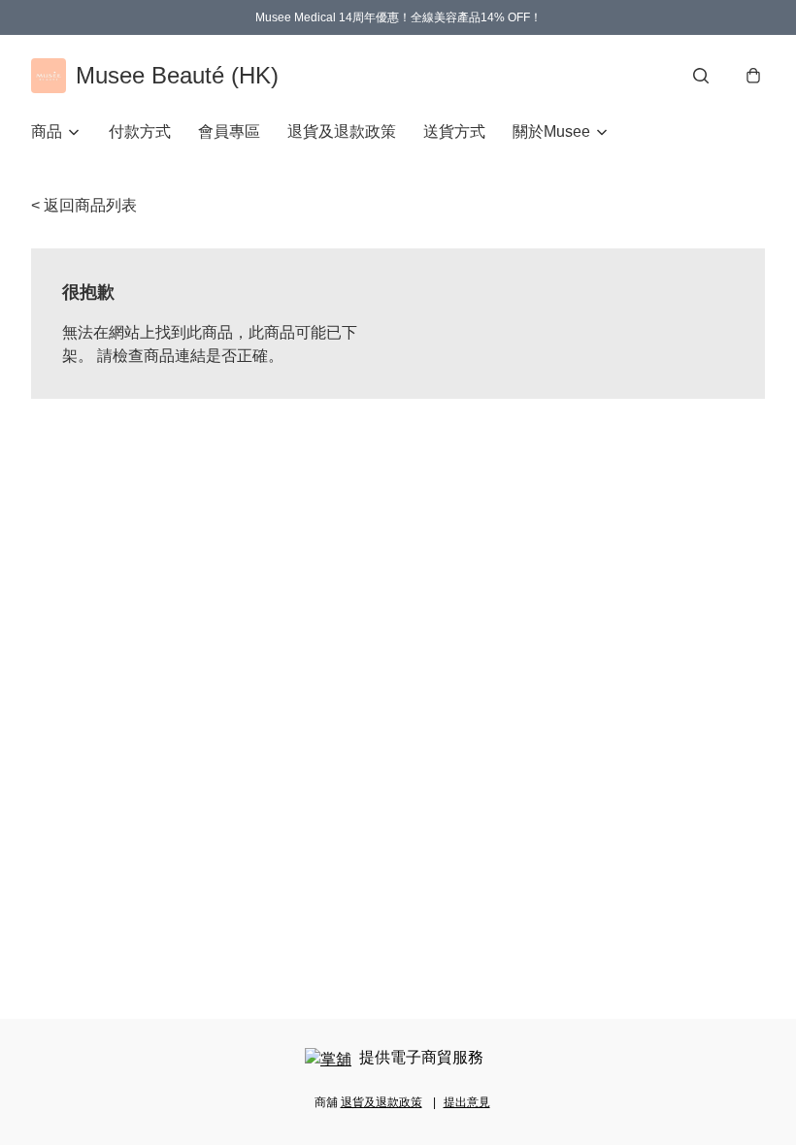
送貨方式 (454, 131)
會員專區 (229, 131)
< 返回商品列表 (84, 205)
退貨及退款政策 (341, 131)
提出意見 (467, 1102)
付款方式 (140, 131)
